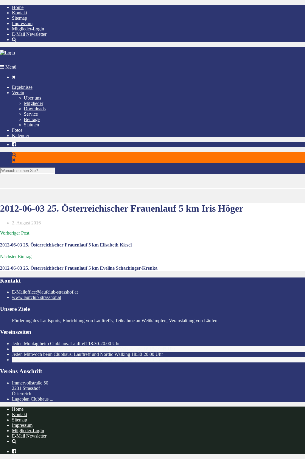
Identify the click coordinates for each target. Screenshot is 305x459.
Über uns (32, 97)
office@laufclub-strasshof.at (51, 291)
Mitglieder (33, 103)
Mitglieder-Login (28, 28)
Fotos (17, 130)
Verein (18, 92)
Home (18, 7)
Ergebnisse (22, 87)
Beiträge (32, 119)
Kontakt (19, 12)
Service (31, 114)
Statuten (31, 124)
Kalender (20, 135)
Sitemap (19, 18)
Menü (10, 66)
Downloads (35, 108)
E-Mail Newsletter (29, 34)
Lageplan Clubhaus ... (32, 398)
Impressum (22, 23)
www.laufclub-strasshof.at (36, 297)
